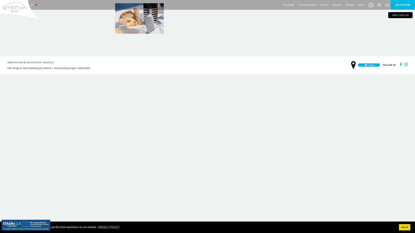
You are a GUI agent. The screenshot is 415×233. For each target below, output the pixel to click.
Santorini (337, 4)
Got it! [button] (404, 227)
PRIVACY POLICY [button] (109, 227)
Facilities (324, 4)
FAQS (361, 4)
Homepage (288, 4)
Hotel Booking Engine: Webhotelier (72, 68)
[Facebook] (400, 64)
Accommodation (307, 4)
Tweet (371, 65)
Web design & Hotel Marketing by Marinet (29, 68)
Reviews (350, 4)
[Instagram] (405, 64)
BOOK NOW (403, 5)
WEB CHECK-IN (400, 15)
